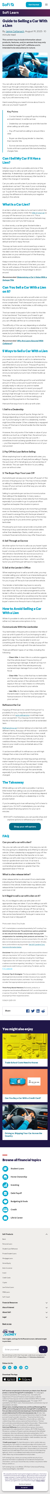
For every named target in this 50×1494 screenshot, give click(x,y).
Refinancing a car (9, 728)
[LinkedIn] (38, 1011)
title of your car (38, 213)
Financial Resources (10, 1303)
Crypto (4, 1282)
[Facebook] (28, 1011)
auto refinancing (22, 715)
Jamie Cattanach (15, 31)
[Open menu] (46, 4)
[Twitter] (33, 1011)
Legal (4, 1317)
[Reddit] (43, 1011)
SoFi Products (7, 1234)
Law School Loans (8, 1287)
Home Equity (6, 1263)
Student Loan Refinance (10, 1249)
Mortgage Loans (7, 1258)
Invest (4, 1273)
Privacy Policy (22, 1357)
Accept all (24, 1487)
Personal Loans (7, 1244)
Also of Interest (8, 1307)
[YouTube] (26, 1367)
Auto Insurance (7, 1268)
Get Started (34, 4)
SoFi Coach (6, 1297)
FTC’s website (7, 969)
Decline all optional (25, 1484)
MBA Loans (6, 1292)
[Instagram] (21, 1367)
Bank (4, 1239)
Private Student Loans (9, 1253)
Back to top (7, 1324)
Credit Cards (6, 1278)
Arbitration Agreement (37, 1357)
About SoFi (6, 1312)
